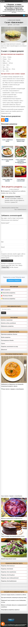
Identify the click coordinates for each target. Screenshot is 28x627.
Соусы (3, 343)
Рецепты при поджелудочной (10, 578)
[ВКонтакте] (6, 120)
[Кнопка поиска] (26, 15)
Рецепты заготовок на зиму (9, 346)
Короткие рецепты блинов (9, 334)
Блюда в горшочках (7, 320)
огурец (3, 193)
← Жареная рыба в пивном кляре (9, 207)
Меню (4, 1)
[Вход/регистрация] (24, 15)
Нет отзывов (16, 24)
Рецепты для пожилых (8, 565)
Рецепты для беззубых (8, 575)
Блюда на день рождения (14, 20)
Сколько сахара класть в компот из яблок (13, 594)
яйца (14, 193)
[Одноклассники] (3, 120)
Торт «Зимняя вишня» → (21, 209)
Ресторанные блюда (7, 340)
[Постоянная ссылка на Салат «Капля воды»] (14, 34)
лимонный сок (15, 191)
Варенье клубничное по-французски (11, 518)
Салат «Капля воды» (14, 22)
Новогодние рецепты (8, 292)
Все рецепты (6, 289)
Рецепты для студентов (8, 572)
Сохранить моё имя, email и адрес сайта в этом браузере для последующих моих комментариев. (13, 255)
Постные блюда (7, 295)
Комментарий (5, 223)
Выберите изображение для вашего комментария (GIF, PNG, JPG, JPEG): (11, 264)
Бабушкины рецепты (7, 326)
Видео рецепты (5, 337)
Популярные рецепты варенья (10, 609)
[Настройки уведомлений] (3, 624)
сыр (7, 193)
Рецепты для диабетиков (8, 581)
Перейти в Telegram (14, 280)
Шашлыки (4, 349)
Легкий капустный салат (8, 558)
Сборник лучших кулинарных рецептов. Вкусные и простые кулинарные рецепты (14, 7)
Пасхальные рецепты (8, 298)
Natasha (10, 24)
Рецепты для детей (7, 569)
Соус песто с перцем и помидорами (11, 496)
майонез (22, 191)
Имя (2, 242)
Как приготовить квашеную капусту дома (13, 597)
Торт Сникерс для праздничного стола (12, 536)
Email (3, 247)
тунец (10, 193)
